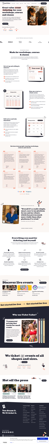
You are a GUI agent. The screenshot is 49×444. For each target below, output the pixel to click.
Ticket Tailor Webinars (42, 407)
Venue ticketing (41, 423)
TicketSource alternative (41, 419)
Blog (32, 420)
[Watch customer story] (4, 222)
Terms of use (25, 410)
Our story (24, 407)
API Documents (33, 419)
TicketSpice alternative (42, 416)
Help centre (33, 412)
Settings (11, 442)
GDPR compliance (25, 420)
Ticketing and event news (42, 410)
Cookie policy (25, 417)
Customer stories (6, 393)
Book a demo (33, 409)
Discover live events (42, 413)
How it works (13, 3)
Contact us (32, 407)
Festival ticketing (42, 426)
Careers (24, 409)
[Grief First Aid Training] (39, 287)
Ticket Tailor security (26, 422)
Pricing (25, 3)
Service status (33, 422)
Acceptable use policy (26, 415)
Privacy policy (25, 414)
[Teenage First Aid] (9, 287)
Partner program (33, 414)
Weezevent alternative (42, 421)
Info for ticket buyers (26, 419)
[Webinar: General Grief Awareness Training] (24, 287)
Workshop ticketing (42, 424)
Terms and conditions (26, 412)
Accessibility (33, 415)
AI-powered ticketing (42, 428)
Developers (33, 417)
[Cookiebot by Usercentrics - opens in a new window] (5, 442)
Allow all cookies (42, 438)
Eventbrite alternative (42, 415)
